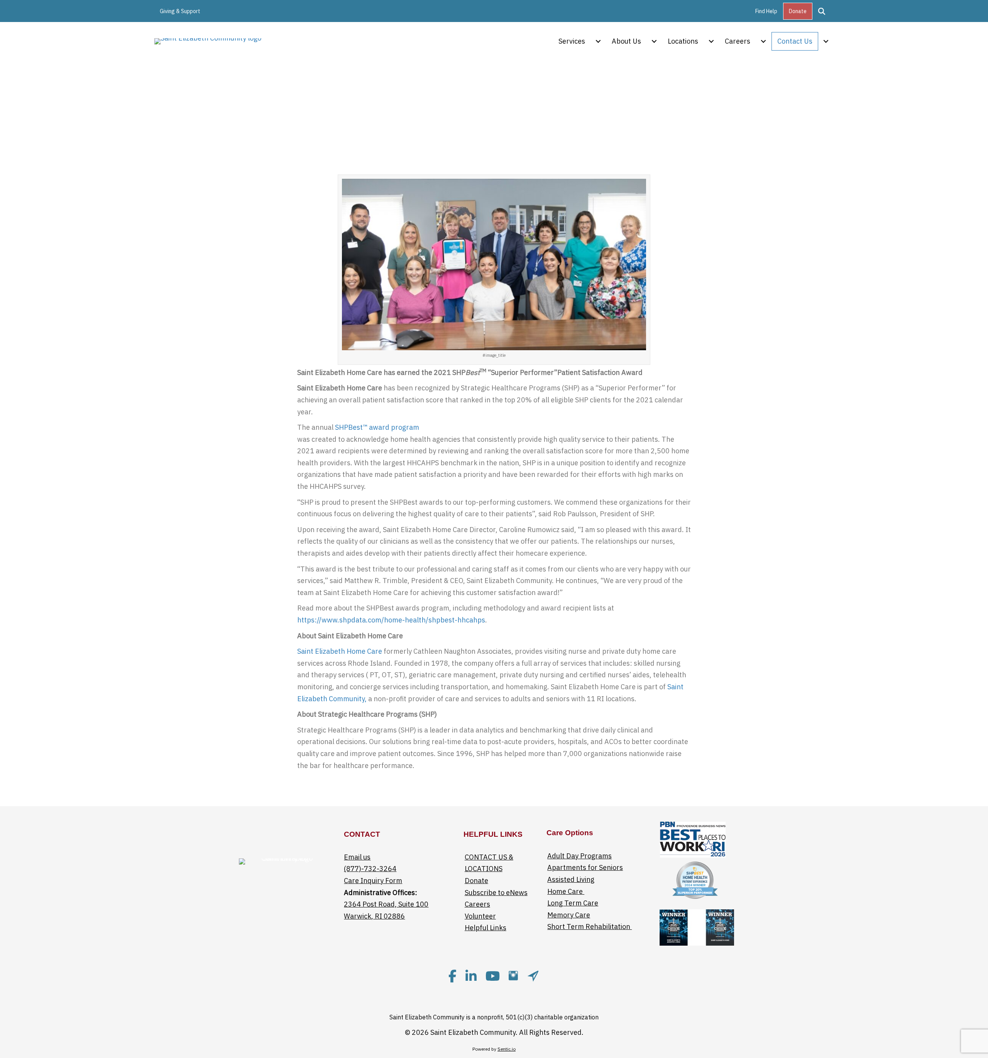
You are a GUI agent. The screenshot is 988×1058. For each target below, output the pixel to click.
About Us (626, 41)
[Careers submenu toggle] (763, 41)
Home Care (565, 891)
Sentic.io (506, 1049)
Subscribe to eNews (496, 892)
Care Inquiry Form (373, 880)
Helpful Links (485, 927)
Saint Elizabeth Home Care (339, 651)
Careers (737, 41)
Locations (683, 41)
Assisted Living (570, 879)
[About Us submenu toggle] (654, 41)
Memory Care (568, 914)
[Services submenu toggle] (598, 41)
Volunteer (480, 916)
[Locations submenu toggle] (711, 41)
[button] (823, 11)
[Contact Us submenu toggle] (826, 41)
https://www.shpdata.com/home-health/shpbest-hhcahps (391, 619)
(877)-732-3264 (370, 868)
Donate (798, 11)
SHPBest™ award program (377, 427)
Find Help (766, 11)
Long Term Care (572, 903)
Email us (357, 857)
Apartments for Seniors (585, 867)
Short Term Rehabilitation (589, 926)
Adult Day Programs (579, 855)
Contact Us (794, 41)
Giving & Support (180, 11)
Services (571, 41)
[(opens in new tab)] (693, 838)
